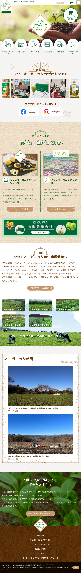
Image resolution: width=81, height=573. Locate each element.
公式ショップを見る (19, 209)
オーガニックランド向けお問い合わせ (40, 558)
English (60, 3)
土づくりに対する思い (40, 513)
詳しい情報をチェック (60, 209)
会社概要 (40, 553)
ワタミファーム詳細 (40, 288)
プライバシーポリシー (40, 544)
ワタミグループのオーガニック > (40, 336)
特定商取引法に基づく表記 (40, 540)
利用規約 (40, 535)
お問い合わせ (40, 549)
